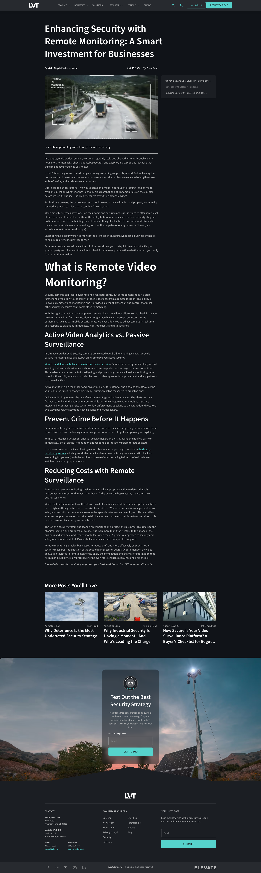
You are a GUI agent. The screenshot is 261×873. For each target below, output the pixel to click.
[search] (182, 5)
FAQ (130, 832)
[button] (64, 5)
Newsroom (108, 822)
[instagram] (57, 868)
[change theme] (173, 5)
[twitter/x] (66, 868)
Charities (132, 818)
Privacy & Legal (110, 832)
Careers (107, 818)
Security (107, 837)
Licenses (107, 842)
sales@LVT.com (51, 849)
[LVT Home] (34, 5)
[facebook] (48, 868)
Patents (131, 827)
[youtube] (75, 868)
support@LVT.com (76, 849)
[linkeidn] (84, 868)
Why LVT (147, 5)
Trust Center (109, 827)
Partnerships (134, 822)
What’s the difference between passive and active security (77, 364)
